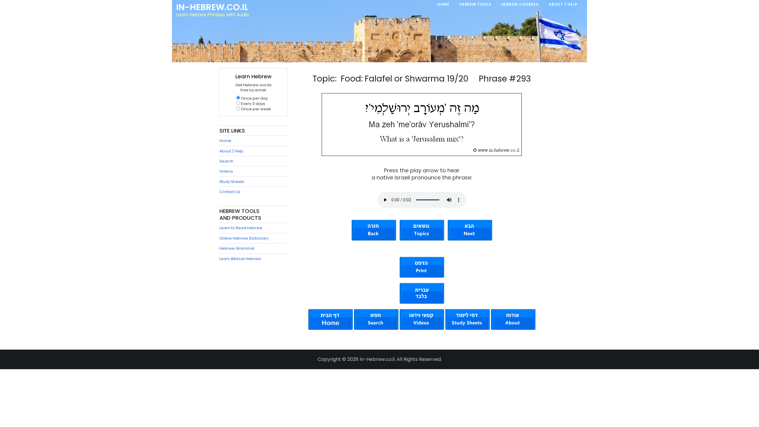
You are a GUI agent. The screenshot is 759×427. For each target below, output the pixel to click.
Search (226, 161)
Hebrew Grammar (237, 248)
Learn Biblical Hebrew (240, 259)
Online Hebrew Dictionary (243, 238)
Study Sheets (231, 181)
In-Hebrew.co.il (212, 7)
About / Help (231, 151)
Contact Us (229, 192)
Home (225, 141)
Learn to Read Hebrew (240, 228)
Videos (226, 171)
